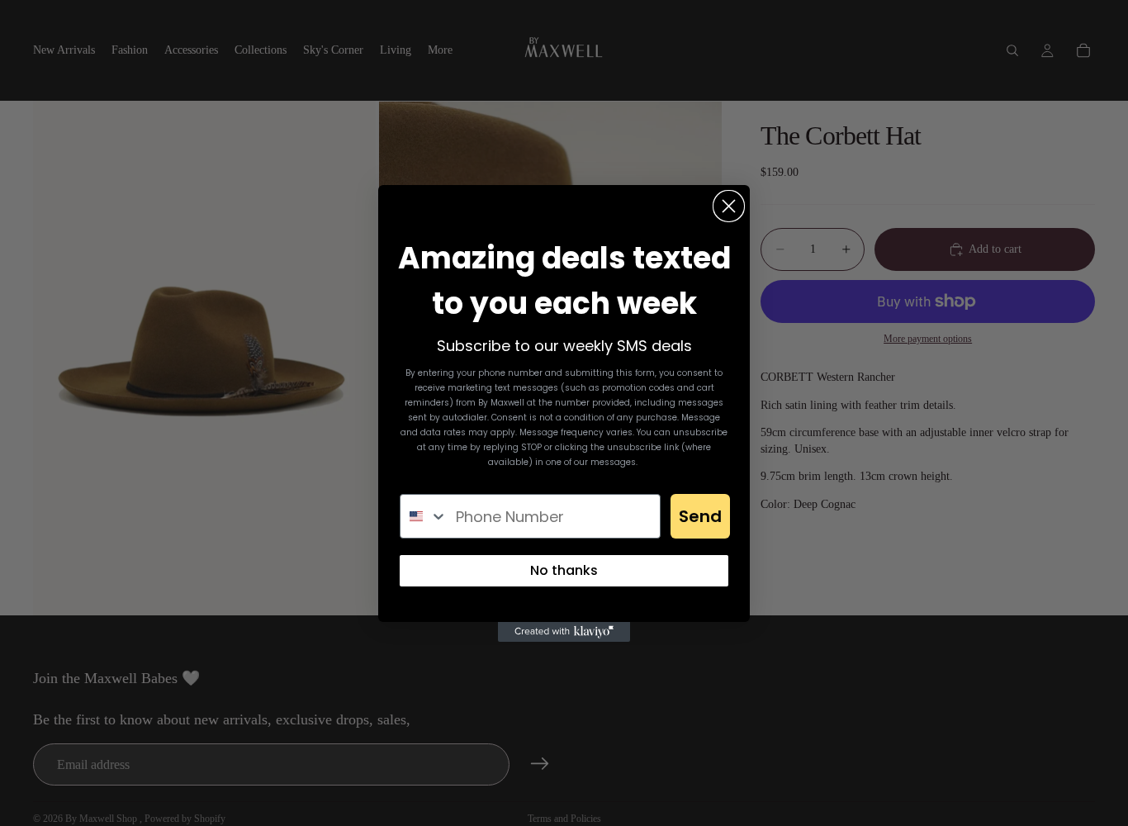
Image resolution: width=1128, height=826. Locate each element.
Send (700, 516)
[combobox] (424, 516)
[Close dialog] (728, 206)
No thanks (564, 570)
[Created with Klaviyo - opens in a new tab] (564, 632)
